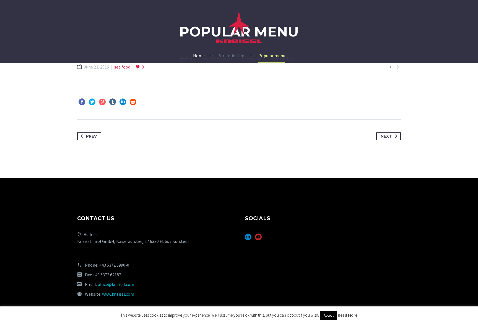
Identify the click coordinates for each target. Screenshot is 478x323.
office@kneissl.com (116, 284)
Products (251, 58)
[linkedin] (248, 239)
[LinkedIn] (122, 102)
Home (186, 58)
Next (386, 136)
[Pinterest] (102, 102)
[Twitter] (92, 102)
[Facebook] (82, 102)
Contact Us (283, 58)
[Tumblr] (112, 102)
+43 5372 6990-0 (114, 265)
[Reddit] (133, 102)
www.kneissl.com (118, 294)
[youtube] (258, 239)
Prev (91, 136)
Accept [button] (329, 315)
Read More (347, 315)
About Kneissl (217, 58)
